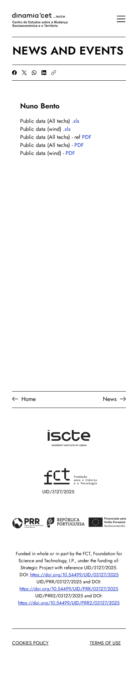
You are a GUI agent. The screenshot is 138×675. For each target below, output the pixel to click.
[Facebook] (14, 72)
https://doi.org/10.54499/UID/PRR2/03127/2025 (69, 602)
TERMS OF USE (105, 643)
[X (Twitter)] (24, 72)
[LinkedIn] (44, 72)
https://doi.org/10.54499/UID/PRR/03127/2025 (68, 588)
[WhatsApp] (34, 72)
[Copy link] (53, 72)
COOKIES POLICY (30, 643)
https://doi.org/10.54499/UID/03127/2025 (74, 574)
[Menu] (117, 19)
